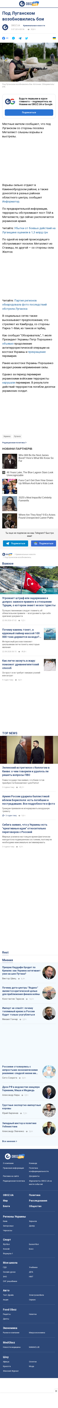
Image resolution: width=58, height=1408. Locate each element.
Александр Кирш (11, 1095)
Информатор (10, 201)
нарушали (8, 382)
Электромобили (36, 1295)
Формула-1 (8, 1253)
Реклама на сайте (11, 1176)
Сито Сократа (9, 1077)
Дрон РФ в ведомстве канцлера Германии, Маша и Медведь (21, 1089)
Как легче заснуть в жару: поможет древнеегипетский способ (20, 664)
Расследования (38, 1200)
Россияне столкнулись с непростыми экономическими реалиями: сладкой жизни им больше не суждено (20, 1070)
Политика (34, 1195)
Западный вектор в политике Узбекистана (19, 1125)
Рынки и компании (11, 1332)
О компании (8, 1163)
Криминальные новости (34, 26)
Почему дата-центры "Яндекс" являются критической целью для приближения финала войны (21, 991)
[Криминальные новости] (7, 555)
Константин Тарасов (13, 999)
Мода (31, 1366)
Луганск (17, 436)
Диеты (6, 1319)
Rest (5, 952)
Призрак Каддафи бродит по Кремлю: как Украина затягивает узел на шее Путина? (21, 970)
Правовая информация (13, 1168)
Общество (35, 1206)
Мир (5, 1200)
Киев (5, 1221)
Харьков (33, 1221)
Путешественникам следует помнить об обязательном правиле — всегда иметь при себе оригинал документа (26, 613)
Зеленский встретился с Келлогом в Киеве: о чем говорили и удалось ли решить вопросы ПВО (26, 771)
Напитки (33, 1314)
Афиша (6, 1362)
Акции (5, 1300)
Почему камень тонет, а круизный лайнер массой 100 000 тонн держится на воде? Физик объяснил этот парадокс (21, 633)
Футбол (6, 1244)
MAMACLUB (34, 1347)
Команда (33, 1163)
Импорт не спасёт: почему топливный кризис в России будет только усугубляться (18, 1011)
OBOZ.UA (15, 25)
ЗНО (5, 1276)
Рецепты (7, 1314)
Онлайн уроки (9, 1272)
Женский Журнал (11, 1371)
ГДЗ (5, 1267)
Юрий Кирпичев (10, 1113)
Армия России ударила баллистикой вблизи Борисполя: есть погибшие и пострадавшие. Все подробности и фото (28, 800)
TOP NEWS (9, 733)
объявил (8, 343)
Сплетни (33, 1362)
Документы (34, 1176)
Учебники (33, 1267)
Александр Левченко (13, 1131)
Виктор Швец (9, 978)
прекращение (37, 352)
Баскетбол (34, 1244)
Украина (6, 436)
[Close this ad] (56, 1391)
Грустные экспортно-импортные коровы (21, 1107)
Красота (7, 1366)
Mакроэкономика (37, 1332)
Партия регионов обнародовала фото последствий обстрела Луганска (24, 304)
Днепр (32, 1226)
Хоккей (6, 1249)
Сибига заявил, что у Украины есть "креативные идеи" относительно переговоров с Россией (24, 828)
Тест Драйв (8, 1295)
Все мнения (8, 1141)
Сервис (32, 1300)
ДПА (31, 1272)
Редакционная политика (13, 443)
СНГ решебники (10, 1281)
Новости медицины (12, 1347)
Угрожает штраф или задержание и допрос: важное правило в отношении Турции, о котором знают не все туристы (29, 601)
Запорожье (8, 1226)
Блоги (6, 1206)
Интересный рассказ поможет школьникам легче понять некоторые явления (21, 644)
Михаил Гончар (10, 1019)
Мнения (7, 960)
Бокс (31, 1249)
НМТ (31, 1276)
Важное (7, 563)
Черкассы (7, 1230)
